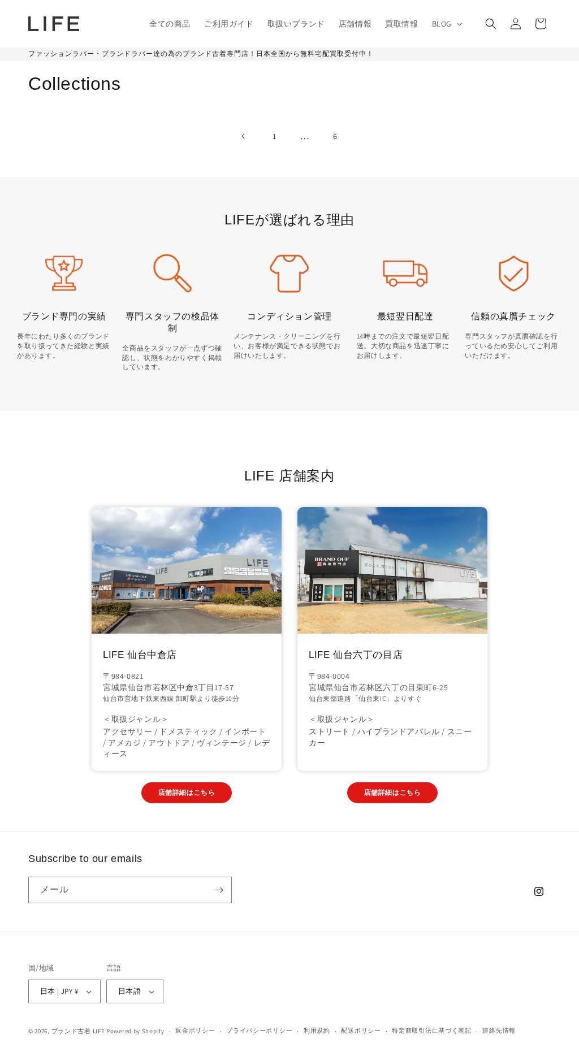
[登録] (218, 890)
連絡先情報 (499, 1030)
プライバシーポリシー (259, 1030)
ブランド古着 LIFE (78, 1031)
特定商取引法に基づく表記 (431, 1030)
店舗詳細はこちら (186, 792)
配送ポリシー (361, 1030)
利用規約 (317, 1030)
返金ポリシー (195, 1030)
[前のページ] (243, 136)
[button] (446, 24)
